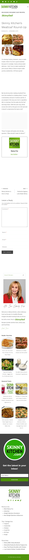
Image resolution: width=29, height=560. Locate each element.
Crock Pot (6, 530)
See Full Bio (14, 154)
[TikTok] (17, 1)
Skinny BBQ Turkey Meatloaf (12, 542)
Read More (5, 328)
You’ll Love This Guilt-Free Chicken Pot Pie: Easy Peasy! (7, 352)
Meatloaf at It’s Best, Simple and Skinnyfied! (21, 351)
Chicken (6, 528)
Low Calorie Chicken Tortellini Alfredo (14, 549)
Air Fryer (6, 532)
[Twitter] (11, 1)
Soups (6, 534)
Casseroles (7, 525)
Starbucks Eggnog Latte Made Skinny (22, 191)
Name (4, 232)
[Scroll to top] (24, 546)
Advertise (6, 511)
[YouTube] (14, 1)
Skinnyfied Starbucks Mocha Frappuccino (15, 545)
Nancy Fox (5, 31)
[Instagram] (8, 1)
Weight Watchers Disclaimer (12, 513)
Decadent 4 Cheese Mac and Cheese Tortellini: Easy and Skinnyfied (21, 398)
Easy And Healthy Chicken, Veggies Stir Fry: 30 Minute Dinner (7, 374)
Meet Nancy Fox (8, 509)
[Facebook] (3, 1)
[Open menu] (28, 7)
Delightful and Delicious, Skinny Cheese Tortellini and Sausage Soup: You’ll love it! (21, 423)
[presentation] (7, 343)
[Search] (23, 275)
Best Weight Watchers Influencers (13, 515)
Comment (5, 209)
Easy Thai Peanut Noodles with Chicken (15, 547)
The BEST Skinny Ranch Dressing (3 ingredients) (21, 373)
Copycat (6, 523)
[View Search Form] (26, 1)
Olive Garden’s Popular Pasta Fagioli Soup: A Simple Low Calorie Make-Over (7, 422)
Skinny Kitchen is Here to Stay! (6, 191)
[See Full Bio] (17, 154)
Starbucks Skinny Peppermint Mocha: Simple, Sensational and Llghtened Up (7, 399)
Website (4, 247)
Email (4, 239)
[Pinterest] (5, 1)
